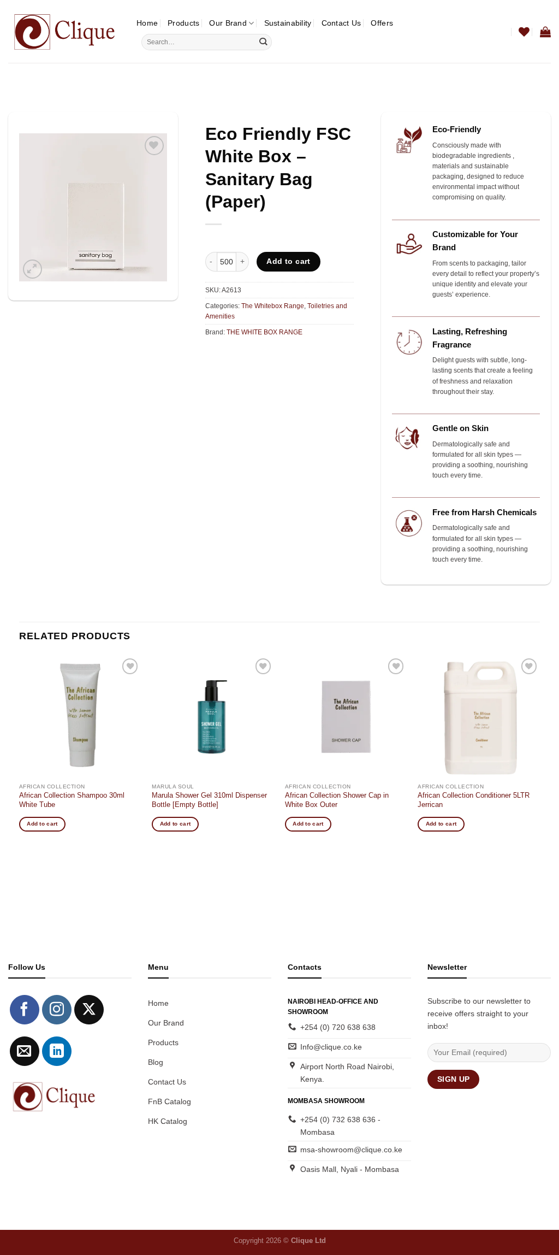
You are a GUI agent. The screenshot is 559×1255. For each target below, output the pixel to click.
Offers (382, 23)
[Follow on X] (89, 1009)
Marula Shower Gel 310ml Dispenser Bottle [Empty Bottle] (209, 800)
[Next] (539, 753)
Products (183, 23)
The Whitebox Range (272, 306)
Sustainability (288, 23)
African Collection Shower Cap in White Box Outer (337, 800)
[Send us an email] (24, 1051)
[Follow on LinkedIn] (57, 1051)
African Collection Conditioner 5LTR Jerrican (474, 800)
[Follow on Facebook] (24, 1009)
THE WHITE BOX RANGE (264, 332)
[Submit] (262, 42)
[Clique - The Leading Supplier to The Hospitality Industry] (64, 31)
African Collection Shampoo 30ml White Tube (71, 800)
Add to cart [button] (42, 824)
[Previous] (19, 753)
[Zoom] (32, 269)
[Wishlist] (524, 32)
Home (147, 23)
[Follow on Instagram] (57, 1009)
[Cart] (545, 32)
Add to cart (288, 261)
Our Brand (228, 23)
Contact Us (341, 23)
